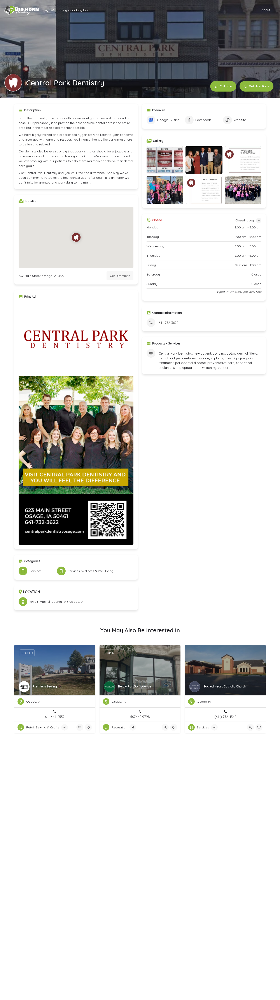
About (265, 10)
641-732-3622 (168, 323)
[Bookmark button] (88, 727)
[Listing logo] (13, 83)
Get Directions (120, 276)
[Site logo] (22, 9)
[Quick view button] (79, 727)
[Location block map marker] (76, 237)
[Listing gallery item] (165, 160)
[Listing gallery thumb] (76, 423)
